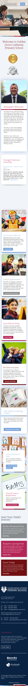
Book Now (6, 536)
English (18, 685)
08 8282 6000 (12, 606)
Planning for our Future (12, 429)
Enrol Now (6, 573)
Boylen (17, 683)
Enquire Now (7, 555)
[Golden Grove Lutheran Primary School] (9, 3)
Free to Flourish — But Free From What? (13, 167)
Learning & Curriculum (11, 293)
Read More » (14, 180)
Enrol (22, 4)
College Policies (14, 677)
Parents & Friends (10, 381)
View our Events (12, 505)
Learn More (8, 249)
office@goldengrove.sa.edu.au (16, 609)
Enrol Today (8, 337)
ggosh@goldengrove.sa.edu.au (18, 620)
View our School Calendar (11, 467)
